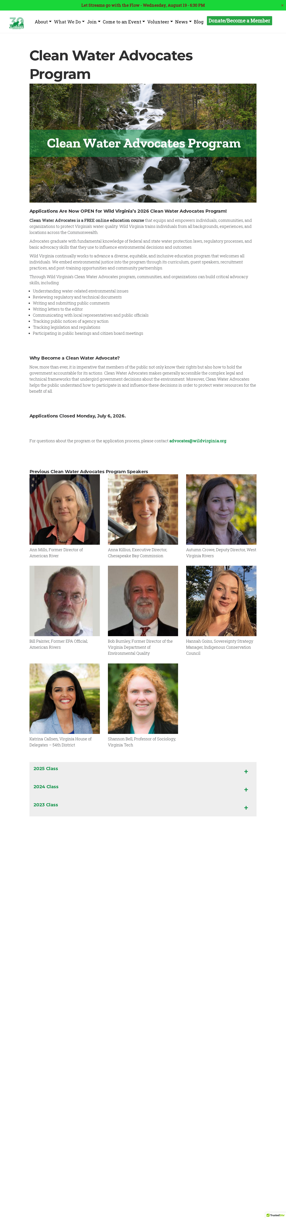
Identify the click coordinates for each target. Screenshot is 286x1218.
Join (92, 22)
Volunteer (158, 22)
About (41, 22)
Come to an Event (122, 22)
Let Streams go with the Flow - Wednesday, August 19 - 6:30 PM (143, 5)
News (181, 22)
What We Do (67, 22)
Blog (199, 22)
